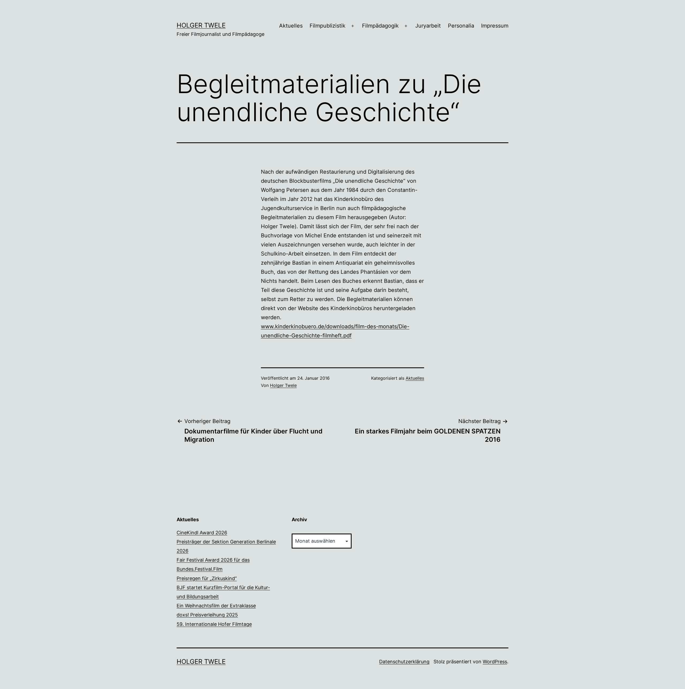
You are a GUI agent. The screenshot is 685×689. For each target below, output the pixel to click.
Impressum (494, 25)
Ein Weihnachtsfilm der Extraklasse (216, 605)
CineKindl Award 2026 (202, 532)
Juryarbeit (428, 25)
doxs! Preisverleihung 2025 (207, 615)
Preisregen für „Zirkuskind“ (207, 578)
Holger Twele (201, 25)
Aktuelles (291, 25)
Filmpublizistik (327, 25)
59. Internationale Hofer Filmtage (214, 624)
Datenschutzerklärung (404, 661)
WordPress (495, 661)
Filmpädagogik (380, 25)
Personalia (461, 25)
